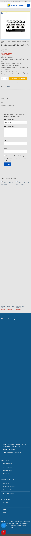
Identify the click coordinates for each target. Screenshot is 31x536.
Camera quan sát (11, 83)
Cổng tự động (6, 473)
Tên (5, 140)
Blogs (4, 512)
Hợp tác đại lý (6, 483)
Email (6, 148)
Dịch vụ (5, 509)
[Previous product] (6, 50)
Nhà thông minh (7, 467)
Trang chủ (4, 41)
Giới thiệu (5, 502)
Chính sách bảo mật (8, 493)
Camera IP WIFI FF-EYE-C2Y (8, 307)
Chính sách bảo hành (9, 490)
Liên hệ (5, 506)
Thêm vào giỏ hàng (18, 78)
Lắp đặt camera (7, 463)
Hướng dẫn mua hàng (9, 486)
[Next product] (2, 50)
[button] (2, 5)
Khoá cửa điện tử (7, 470)
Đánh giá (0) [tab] (4, 98)
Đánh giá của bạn (9, 119)
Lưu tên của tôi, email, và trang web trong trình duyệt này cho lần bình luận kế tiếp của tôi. (15, 158)
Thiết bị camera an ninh (14, 41)
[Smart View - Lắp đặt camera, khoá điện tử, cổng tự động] (15, 5)
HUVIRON (7, 87)
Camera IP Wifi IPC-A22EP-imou (21, 307)
